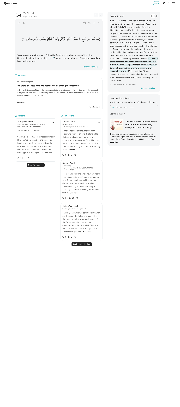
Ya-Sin (26, 13)
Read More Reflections (81, 244)
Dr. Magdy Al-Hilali (25, 121)
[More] (99, 23)
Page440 (27, 16)
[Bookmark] (24, 23)
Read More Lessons (35, 165)
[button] (98, 38)
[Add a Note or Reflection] (94, 23)
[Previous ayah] (96, 15)
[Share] (89, 23)
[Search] (168, 3)
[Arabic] (152, 16)
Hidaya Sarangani (70, 206)
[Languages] (163, 3)
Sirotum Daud (68, 121)
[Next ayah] (101, 15)
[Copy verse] (84, 23)
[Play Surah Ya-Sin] (19, 23)
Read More (21, 103)
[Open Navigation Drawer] (173, 3)
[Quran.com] (11, 3)
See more (49, 153)
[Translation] (156, 16)
